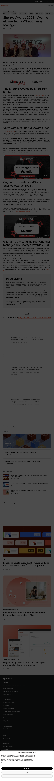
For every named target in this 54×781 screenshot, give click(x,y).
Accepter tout (27, 768)
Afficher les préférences (27, 776)
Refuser (27, 772)
